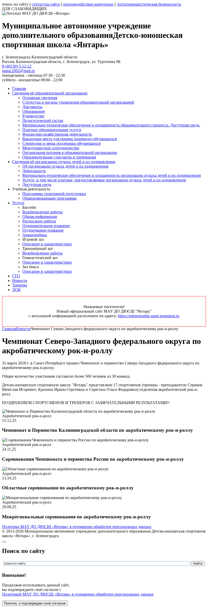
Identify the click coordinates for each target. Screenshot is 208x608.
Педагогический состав (42, 120)
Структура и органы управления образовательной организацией (78, 102)
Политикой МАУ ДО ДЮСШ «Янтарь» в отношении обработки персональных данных (78, 594)
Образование (33, 111)
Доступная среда (36, 184)
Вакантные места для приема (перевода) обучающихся (69, 139)
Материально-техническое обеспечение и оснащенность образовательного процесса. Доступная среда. (111, 125)
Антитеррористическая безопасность (149, 4)
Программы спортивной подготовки (54, 193)
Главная (19, 88)
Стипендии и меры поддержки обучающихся (61, 143)
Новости (19, 280)
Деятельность (34, 171)
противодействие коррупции (88, 4)
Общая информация (39, 216)
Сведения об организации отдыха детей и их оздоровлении (63, 161)
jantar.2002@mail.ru (18, 71)
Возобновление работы (42, 212)
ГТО (16, 276)
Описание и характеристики (47, 244)
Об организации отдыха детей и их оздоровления (65, 166)
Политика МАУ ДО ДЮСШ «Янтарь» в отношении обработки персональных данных (76, 526)
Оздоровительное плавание (46, 225)
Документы (32, 107)
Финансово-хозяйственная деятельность (57, 134)
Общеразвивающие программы (49, 198)
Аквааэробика (34, 235)
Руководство (33, 116)
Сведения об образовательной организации (50, 93)
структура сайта (46, 4)
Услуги (18, 203)
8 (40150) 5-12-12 (16, 66)
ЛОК (16, 289)
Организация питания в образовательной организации (69, 152)
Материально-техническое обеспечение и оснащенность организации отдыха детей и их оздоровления (111, 175)
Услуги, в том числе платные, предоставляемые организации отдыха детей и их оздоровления (104, 180)
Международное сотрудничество (50, 148)
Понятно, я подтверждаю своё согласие (35, 603)
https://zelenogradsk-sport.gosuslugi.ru (148, 316)
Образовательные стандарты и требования (59, 157)
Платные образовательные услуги (51, 129)
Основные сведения (39, 97)
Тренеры (19, 285)
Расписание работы (39, 221)
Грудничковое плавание (43, 230)
